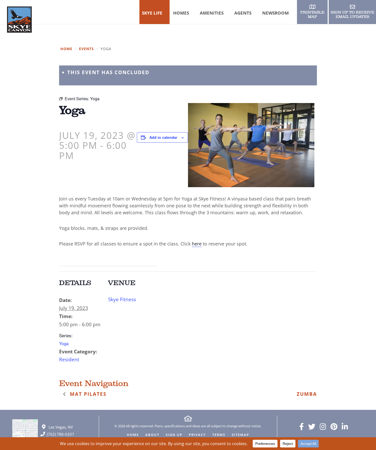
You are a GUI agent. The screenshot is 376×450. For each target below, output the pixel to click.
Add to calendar (163, 137)
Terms (218, 435)
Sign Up (174, 435)
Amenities (212, 13)
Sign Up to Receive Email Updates (352, 14)
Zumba (307, 394)
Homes (181, 13)
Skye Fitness (122, 299)
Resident (69, 359)
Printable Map (312, 14)
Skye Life (152, 13)
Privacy (197, 435)
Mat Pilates (87, 394)
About (152, 435)
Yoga (64, 343)
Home (66, 49)
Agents (242, 13)
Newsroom (275, 13)
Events (86, 49)
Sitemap (240, 435)
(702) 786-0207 (60, 434)
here (197, 244)
